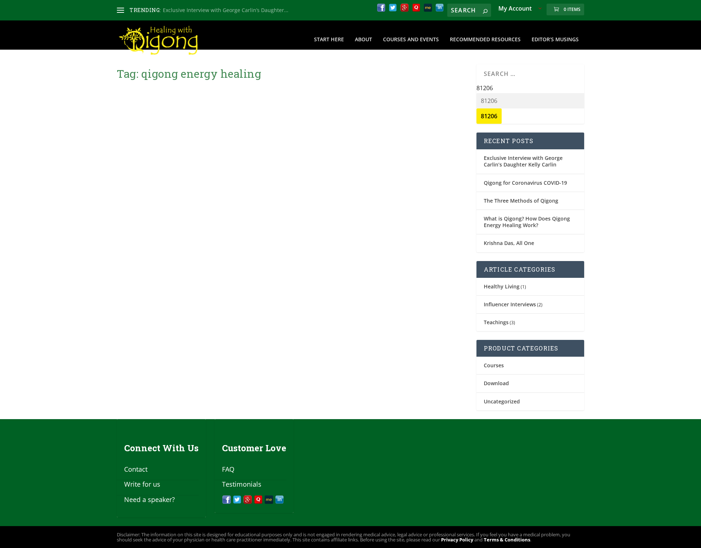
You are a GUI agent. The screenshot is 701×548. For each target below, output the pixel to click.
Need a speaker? (149, 499)
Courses (494, 365)
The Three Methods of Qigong (521, 200)
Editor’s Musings (555, 40)
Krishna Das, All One (509, 242)
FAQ (228, 469)
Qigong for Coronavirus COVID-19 (525, 182)
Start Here (329, 40)
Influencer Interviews (510, 304)
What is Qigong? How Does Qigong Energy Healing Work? (214, 239)
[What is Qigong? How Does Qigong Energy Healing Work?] (232, 154)
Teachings (496, 322)
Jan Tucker (142, 254)
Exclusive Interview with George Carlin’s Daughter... (225, 10)
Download (496, 383)
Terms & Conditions (507, 539)
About (363, 40)
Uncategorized (502, 401)
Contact (136, 469)
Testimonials (241, 484)
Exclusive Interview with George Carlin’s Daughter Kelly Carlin (523, 161)
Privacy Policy (457, 539)
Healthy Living (502, 286)
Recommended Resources (485, 40)
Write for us (142, 484)
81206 (484, 88)
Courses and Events (411, 40)
